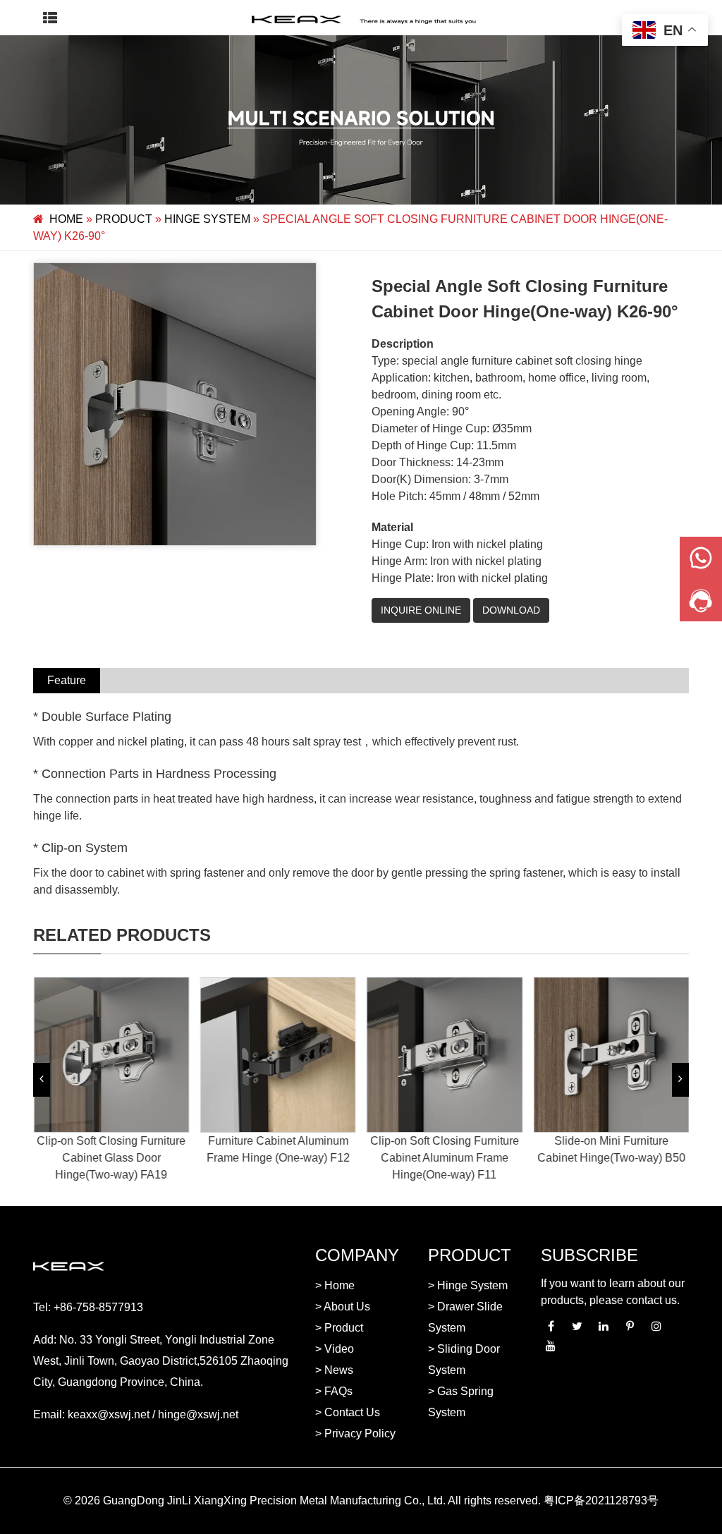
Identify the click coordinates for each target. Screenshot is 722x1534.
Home (66, 219)
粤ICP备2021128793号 (601, 1500)
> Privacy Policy (355, 1433)
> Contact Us (347, 1412)
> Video (334, 1349)
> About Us (342, 1307)
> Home (335, 1285)
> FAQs (334, 1391)
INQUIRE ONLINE (421, 610)
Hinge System (207, 219)
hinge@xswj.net (198, 1414)
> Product (339, 1328)
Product (123, 219)
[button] (41, 1080)
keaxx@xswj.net (108, 1414)
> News (334, 1370)
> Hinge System (468, 1285)
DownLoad (511, 610)
